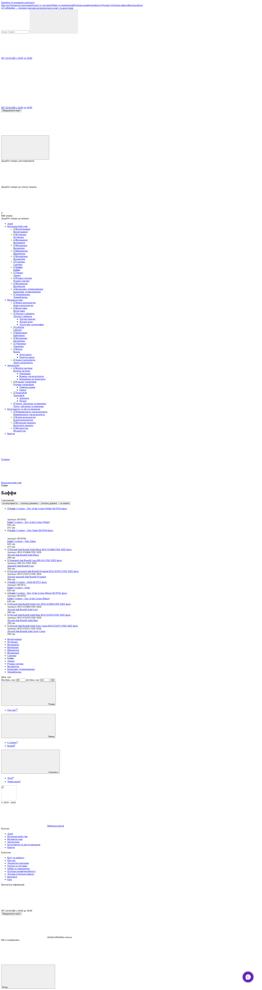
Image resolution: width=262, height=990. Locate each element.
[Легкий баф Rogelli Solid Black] (134, 549)
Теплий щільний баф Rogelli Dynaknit (26, 576)
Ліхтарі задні (26, 321)
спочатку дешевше (29, 503)
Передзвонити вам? (11, 110)
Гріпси (22, 390)
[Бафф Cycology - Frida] (134, 582)
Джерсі (11, 661)
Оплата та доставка (41, 5)
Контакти (133, 5)
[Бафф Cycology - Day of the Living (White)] (134, 508)
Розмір (51, 704)
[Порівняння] (25, 147)
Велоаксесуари (15, 300)
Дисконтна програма (20, 5)
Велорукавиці (14, 639)
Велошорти (13, 644)
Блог (140, 5)
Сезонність (53, 772)
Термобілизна (14, 672)
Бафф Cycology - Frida (18, 587)
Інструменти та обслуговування (23, 409)
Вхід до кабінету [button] (15, 857)
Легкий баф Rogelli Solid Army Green (26, 631)
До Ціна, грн (32, 680)
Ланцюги (24, 398)
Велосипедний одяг (17, 226)
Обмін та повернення (62, 5)
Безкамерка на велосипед (32, 379)
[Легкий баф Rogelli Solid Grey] (134, 604)
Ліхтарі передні (27, 319)
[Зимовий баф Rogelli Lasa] (134, 560)
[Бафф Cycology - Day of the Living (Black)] (134, 593)
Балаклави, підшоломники (21, 669)
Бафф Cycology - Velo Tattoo (21, 541)
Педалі (22, 401)
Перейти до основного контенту (18, 2)
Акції (10, 223)
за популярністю (10, 503)
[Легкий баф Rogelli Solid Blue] (134, 615)
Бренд (51, 736)
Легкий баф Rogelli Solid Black (23, 555)
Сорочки (11, 655)
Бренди (11, 433)
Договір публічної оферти (114, 5)
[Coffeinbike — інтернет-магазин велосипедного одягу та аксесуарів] (8, 799)
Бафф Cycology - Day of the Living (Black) (28, 598)
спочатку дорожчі (49, 503)
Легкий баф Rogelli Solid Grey (22, 609)
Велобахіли (13, 666)
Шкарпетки (13, 650)
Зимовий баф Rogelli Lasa (20, 566)
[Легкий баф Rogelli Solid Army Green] (134, 626)
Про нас (5, 5)
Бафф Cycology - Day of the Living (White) (28, 522)
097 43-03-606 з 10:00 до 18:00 (16, 58)
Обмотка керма (27, 387)
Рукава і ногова (15, 663)
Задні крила (25, 354)
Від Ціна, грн (8, 680)
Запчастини (13, 365)
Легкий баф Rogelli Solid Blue (22, 620)
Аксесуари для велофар (31, 324)
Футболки (12, 642)
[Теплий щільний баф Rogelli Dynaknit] (134, 571)
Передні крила (26, 357)
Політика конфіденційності (87, 5)
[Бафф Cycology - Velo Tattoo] (134, 530)
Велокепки (13, 647)
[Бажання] (131, 174)
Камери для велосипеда (31, 376)
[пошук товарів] (54, 21)
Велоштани (13, 653)
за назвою (64, 503)
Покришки (25, 373)
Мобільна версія (55, 826)
